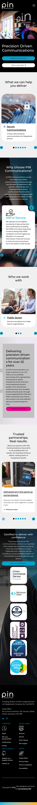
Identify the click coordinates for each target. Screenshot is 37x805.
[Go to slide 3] (18, 147)
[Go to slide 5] (23, 147)
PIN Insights (8, 486)
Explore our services (18, 58)
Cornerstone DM (24, 789)
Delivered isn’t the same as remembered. (18, 494)
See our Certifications (18, 563)
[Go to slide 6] (25, 147)
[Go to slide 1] (14, 147)
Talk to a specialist (17, 65)
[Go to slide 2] (16, 147)
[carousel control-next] (35, 147)
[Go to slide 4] (20, 147)
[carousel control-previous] (1, 147)
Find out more (12, 509)
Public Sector (14, 317)
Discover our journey (18, 409)
